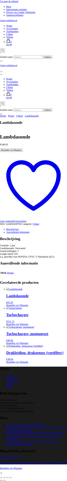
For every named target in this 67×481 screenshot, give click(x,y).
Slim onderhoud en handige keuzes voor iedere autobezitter (35, 433)
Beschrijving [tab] (12, 229)
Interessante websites (16, 9)
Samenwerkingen (14, 15)
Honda (10, 273)
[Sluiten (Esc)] (10, 477)
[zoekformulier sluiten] (1, 60)
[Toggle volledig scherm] (4, 477)
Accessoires (12, 28)
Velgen (9, 37)
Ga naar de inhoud (9, 1)
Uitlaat (9, 34)
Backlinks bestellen (9, 457)
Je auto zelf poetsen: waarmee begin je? (25, 424)
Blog (8, 6)
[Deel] (7, 477)
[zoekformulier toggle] (2, 51)
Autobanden (12, 31)
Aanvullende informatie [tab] (17, 232)
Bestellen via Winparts (11, 150)
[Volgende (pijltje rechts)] (4, 480)
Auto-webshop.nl (8, 20)
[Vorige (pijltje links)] (1, 480)
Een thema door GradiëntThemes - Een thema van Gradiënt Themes (33, 463)
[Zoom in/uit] (1, 477)
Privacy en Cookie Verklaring (20, 12)
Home (9, 25)
